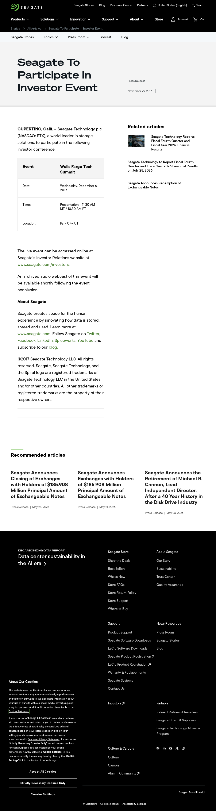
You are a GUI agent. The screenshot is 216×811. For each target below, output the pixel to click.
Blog (102, 5)
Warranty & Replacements (127, 672)
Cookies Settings (109, 803)
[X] (177, 761)
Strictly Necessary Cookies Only (42, 783)
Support (108, 19)
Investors (115, 703)
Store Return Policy (122, 593)
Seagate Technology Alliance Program (178, 731)
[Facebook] (158, 761)
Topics (49, 37)
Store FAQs (116, 585)
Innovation (78, 19)
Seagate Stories (84, 5)
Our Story (164, 560)
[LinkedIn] (164, 761)
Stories (15, 28)
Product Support (120, 632)
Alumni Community (122, 773)
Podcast (105, 37)
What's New (117, 576)
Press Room (76, 37)
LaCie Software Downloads (128, 648)
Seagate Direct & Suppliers (177, 720)
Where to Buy (118, 609)
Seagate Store (119, 552)
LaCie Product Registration (128, 664)
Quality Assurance (170, 585)
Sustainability (167, 568)
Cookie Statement (19, 711)
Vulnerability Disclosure (84, 804)
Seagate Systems (121, 680)
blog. (53, 347)
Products (18, 19)
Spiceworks (65, 340)
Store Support (118, 601)
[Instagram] (183, 761)
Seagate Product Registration (130, 656)
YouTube (85, 340)
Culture (114, 757)
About (134, 19)
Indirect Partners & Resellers (177, 712)
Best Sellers (117, 568)
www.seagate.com (34, 333)
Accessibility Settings (134, 804)
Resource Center (121, 5)
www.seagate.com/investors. (44, 264)
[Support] (117, 19)
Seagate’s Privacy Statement (43, 739)
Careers (114, 765)
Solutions (47, 19)
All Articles (34, 28)
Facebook (26, 340)
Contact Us (116, 688)
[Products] (27, 19)
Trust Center (166, 576)
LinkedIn (45, 340)
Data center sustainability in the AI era (51, 560)
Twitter (93, 333)
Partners (142, 5)
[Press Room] (87, 37)
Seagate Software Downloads (130, 640)
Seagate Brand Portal (191, 792)
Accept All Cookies (43, 771)
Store (159, 19)
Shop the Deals (120, 560)
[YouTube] (170, 761)
